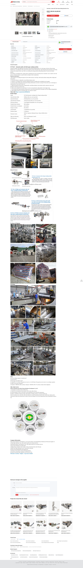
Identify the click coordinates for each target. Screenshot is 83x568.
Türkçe (58, 562)
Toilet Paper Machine (30, 6)
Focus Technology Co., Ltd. (36, 564)
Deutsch (40, 562)
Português (27, 562)
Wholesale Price (43, 561)
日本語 (51, 562)
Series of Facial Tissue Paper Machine (15, 542)
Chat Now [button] (66, 15)
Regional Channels (52, 561)
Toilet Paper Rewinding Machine (27, 550)
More (11, 558)
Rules (72, 4)
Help (57, 4)
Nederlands (43, 562)
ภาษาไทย (56, 562)
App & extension (62, 4)
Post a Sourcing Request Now (34, 494)
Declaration (50, 564)
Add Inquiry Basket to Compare (28, 36)
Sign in (72, 2)
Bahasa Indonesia (65, 562)
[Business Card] (71, 45)
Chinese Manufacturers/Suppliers (31, 561)
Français (30, 562)
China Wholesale (38, 561)
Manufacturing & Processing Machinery (17, 6)
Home (11, 6)
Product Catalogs (22, 539)
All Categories (13, 4)
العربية (46, 562)
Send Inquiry (53, 15)
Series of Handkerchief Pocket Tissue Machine (48, 542)
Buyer (53, 4)
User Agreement (46, 564)
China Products (24, 561)
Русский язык (33, 562)
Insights (63, 561)
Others (58, 542)
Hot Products (20, 561)
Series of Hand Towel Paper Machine (31, 542)
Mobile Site (60, 561)
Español (24, 562)
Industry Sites (47, 561)
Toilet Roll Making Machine (37, 6)
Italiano (37, 562)
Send (17, 494)
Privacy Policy (54, 564)
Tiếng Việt (61, 562)
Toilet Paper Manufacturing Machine (16, 550)
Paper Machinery (25, 6)
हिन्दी (53, 562)
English (21, 562)
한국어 (48, 562)
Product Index (56, 561)
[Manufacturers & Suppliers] (15, 2)
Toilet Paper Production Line (36, 550)
